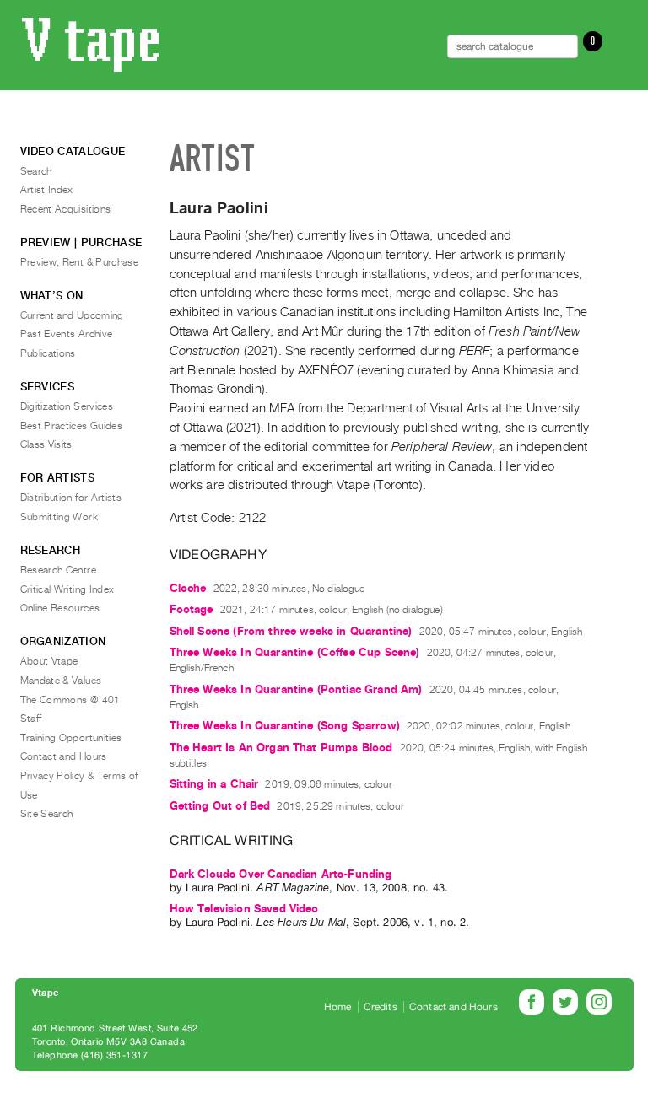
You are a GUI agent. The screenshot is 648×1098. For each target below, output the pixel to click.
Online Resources (60, 608)
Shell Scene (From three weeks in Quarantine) (291, 631)
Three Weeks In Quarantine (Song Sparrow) (285, 725)
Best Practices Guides (71, 426)
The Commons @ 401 (70, 700)
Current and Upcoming (72, 315)
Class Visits (46, 444)
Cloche (188, 588)
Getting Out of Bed (220, 805)
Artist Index (46, 190)
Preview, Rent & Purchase (79, 262)
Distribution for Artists (71, 497)
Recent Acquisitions (65, 209)
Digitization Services (67, 406)
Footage (191, 609)
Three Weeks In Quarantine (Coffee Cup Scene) (295, 652)
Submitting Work (59, 517)
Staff (31, 718)
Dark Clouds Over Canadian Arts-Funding (281, 874)
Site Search (46, 814)
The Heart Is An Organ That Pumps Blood (281, 747)
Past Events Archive (66, 334)
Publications (48, 353)
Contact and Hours (63, 756)
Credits (380, 1007)
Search (36, 171)
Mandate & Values (61, 680)
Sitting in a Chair (214, 784)
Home (338, 1007)
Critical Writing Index (67, 589)
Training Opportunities (71, 738)
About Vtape (49, 661)
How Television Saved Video (244, 908)
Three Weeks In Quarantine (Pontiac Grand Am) (296, 689)
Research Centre (58, 570)
